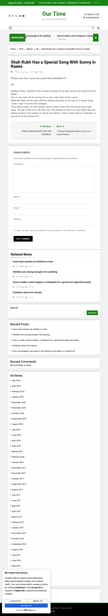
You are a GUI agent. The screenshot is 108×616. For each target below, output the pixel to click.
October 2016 (18, 538)
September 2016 (19, 544)
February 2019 (18, 391)
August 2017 (17, 489)
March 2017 (17, 517)
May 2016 (16, 566)
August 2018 (17, 424)
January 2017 (18, 528)
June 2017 (16, 500)
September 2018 (19, 419)
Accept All (26, 605)
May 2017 (16, 506)
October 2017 (18, 479)
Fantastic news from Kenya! (27, 292)
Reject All (37, 601)
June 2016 (16, 560)
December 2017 (19, 468)
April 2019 (16, 386)
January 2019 (18, 397)
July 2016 (16, 555)
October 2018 (18, 413)
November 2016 (19, 533)
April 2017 (16, 511)
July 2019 (16, 380)
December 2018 (19, 402)
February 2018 (18, 457)
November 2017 (19, 473)
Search (14, 307)
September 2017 (19, 484)
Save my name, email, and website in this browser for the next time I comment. (51, 230)
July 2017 (16, 495)
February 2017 (18, 522)
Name (17, 197)
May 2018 (16, 440)
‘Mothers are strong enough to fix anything (27, 36)
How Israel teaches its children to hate (33, 261)
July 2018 (16, 429)
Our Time (54, 14)
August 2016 (17, 549)
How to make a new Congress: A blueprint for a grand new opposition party (64, 3)
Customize (15, 601)
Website (17, 219)
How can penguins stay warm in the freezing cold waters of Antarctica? (44, 351)
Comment (19, 164)
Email (17, 208)
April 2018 (16, 446)
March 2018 (17, 451)
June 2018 (16, 435)
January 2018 (18, 462)
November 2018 (19, 408)
